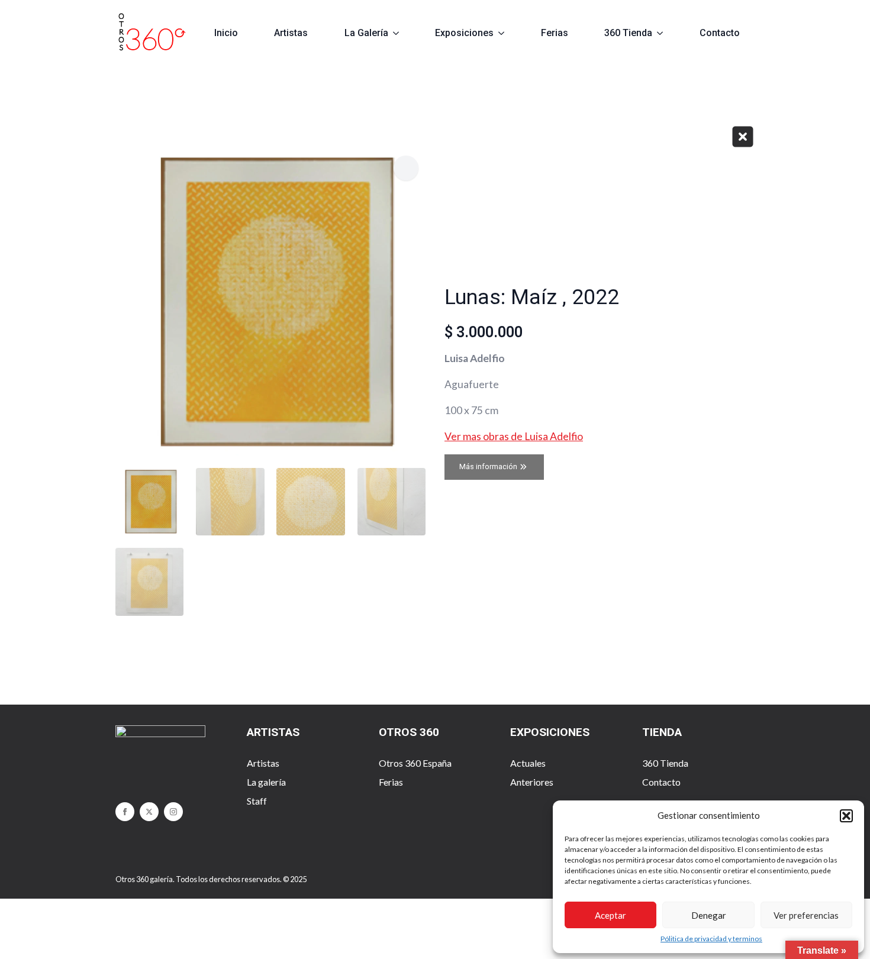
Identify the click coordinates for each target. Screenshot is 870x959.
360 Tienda (628, 32)
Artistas (291, 32)
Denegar (708, 915)
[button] (846, 816)
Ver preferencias (806, 915)
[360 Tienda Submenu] (665, 33)
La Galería (366, 32)
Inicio (226, 32)
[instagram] (173, 811)
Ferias (554, 32)
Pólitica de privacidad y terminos (711, 938)
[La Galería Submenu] (401, 33)
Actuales (528, 763)
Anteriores (531, 781)
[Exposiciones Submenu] (506, 33)
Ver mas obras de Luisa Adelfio (513, 436)
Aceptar (610, 915)
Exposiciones (464, 32)
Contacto (720, 32)
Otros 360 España (415, 763)
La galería (266, 781)
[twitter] (149, 811)
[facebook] (124, 811)
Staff (257, 800)
